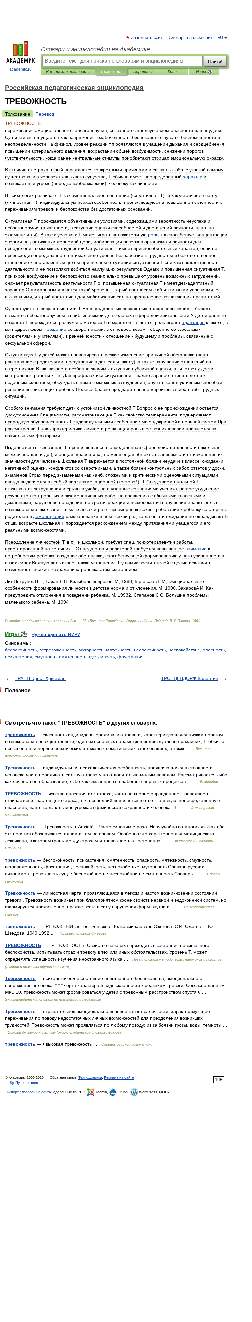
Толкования (111, 71)
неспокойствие (184, 649)
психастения (18, 656)
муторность (91, 649)
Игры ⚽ (204, 71)
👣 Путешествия (24, 1083)
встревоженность (57, 649)
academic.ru (21, 69)
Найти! (215, 61)
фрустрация (130, 656)
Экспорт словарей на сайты (28, 1092)
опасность (214, 649)
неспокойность (150, 649)
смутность (45, 656)
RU (220, 37)
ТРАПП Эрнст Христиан (40, 678)
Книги (173, 71)
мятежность (118, 649)
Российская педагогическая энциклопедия (68, 71)
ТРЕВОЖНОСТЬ (23, 793)
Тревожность (20, 767)
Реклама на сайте (119, 1077)
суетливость (102, 656)
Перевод (44, 114)
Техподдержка (90, 1077)
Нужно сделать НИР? (56, 634)
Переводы (143, 71)
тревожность (20, 734)
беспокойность (21, 649)
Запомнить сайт (147, 37)
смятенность (72, 656)
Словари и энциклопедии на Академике (95, 49)
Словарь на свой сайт (190, 37)
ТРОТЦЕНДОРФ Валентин (189, 678)
